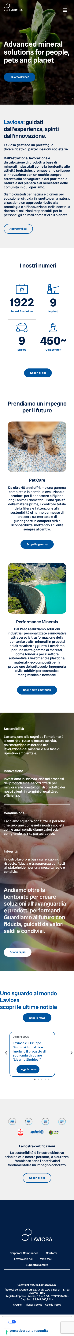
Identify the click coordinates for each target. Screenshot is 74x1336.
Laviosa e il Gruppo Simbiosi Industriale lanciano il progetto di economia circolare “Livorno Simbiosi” (29, 1051)
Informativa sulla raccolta (26, 1330)
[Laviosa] (13, 7)
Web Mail (46, 1259)
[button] (6, 1052)
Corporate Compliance (24, 1253)
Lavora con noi (23, 1259)
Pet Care (37, 480)
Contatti (51, 1253)
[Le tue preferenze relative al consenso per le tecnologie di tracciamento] (6, 1332)
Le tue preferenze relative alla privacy (41, 1321)
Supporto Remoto (37, 1265)
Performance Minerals (37, 622)
